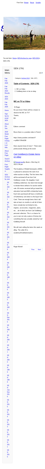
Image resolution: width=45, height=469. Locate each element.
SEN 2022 (8, 186)
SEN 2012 (8, 433)
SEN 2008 (8, 256)
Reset (32, 2)
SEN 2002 (8, 338)
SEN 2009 (8, 246)
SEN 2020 (8, 216)
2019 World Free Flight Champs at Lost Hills (7, 139)
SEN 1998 (8, 379)
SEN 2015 (8, 403)
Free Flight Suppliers (7, 168)
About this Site (7, 126)
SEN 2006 (8, 286)
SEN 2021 (8, 196)
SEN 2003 (8, 306)
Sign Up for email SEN (7, 117)
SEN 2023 (6, 98)
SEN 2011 (8, 443)
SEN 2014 (8, 413)
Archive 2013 (25, 78)
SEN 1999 (8, 368)
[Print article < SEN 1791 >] (40, 73)
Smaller (38, 2)
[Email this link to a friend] (42, 73)
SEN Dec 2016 (8, 317)
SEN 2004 (8, 328)
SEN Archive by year (24, 58)
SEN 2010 (8, 453)
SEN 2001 (8, 348)
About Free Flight (7, 153)
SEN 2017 (8, 236)
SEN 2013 (35, 58)
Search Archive (7, 160)
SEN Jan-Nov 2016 (8, 391)
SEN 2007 (8, 266)
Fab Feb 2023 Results (7, 90)
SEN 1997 (8, 276)
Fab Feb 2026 (6, 81)
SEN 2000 (8, 358)
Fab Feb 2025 (6, 104)
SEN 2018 (8, 226)
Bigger (26, 2)
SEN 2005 (8, 296)
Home (14, 58)
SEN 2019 (8, 206)
